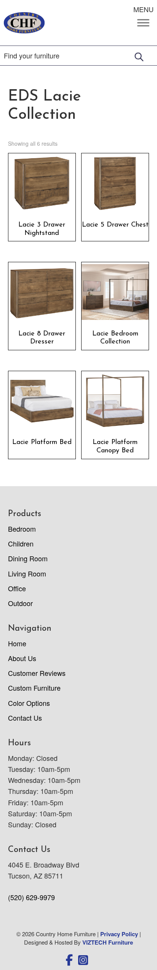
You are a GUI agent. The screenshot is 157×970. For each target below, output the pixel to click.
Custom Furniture (34, 688)
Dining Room (28, 558)
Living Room (27, 573)
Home (17, 643)
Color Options (29, 703)
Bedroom (22, 529)
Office (17, 588)
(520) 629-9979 (31, 897)
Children (21, 543)
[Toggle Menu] (143, 22)
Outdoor (20, 603)
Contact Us (25, 718)
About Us (22, 658)
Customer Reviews (37, 673)
